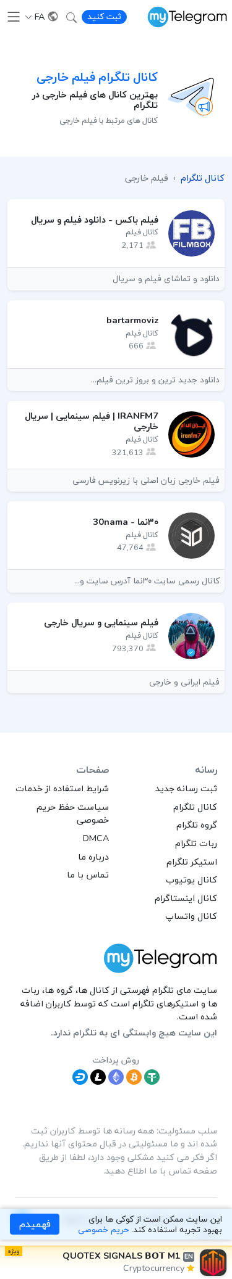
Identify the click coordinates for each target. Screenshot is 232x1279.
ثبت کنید (104, 16)
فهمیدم (35, 1224)
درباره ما (93, 856)
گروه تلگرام (196, 824)
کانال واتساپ (191, 916)
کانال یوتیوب (191, 879)
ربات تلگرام (196, 843)
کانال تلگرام (195, 806)
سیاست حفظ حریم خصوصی (73, 813)
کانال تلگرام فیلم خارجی (97, 76)
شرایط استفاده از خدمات (62, 788)
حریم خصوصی (103, 1229)
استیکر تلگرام (191, 861)
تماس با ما (88, 874)
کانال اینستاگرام (186, 898)
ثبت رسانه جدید (186, 788)
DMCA (96, 838)
